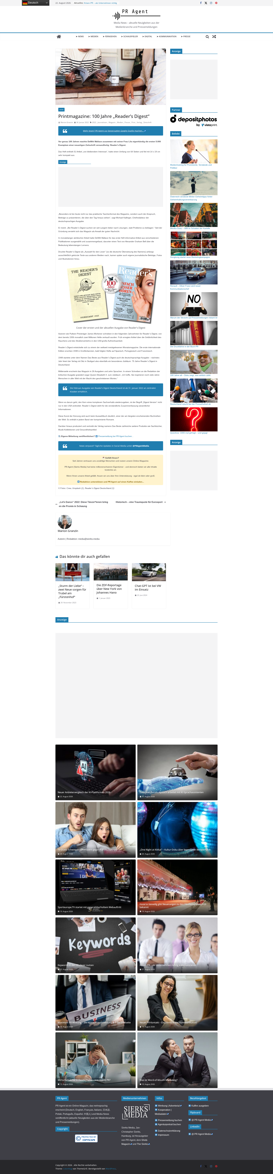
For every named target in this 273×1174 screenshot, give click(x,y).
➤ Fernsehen (110, 36)
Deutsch (32, 2)
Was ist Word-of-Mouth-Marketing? (159, 1080)
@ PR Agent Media (201, 1120)
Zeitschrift (147, 122)
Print (133, 122)
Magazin (112, 122)
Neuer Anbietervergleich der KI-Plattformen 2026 (84, 792)
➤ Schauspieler (129, 36)
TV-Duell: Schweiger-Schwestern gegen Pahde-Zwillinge (87, 849)
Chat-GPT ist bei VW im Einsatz (148, 587)
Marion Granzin (67, 122)
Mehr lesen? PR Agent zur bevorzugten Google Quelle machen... (113, 130)
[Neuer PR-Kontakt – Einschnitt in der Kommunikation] (177, 1003)
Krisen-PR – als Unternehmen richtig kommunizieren (168, 965)
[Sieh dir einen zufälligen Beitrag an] (214, 36)
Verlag (139, 122)
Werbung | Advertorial (169, 1106)
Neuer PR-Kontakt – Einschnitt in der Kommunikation (168, 1022)
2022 (94, 122)
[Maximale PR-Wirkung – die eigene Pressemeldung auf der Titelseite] (95, 1003)
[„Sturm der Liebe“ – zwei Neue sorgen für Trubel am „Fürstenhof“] (72, 565)
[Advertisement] (110, 187)
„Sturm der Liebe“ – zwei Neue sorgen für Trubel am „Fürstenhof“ (72, 591)
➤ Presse (185, 36)
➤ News (80, 36)
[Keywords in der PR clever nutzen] (95, 945)
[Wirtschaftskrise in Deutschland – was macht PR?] (95, 1060)
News (61, 110)
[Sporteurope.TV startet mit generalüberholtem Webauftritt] (95, 887)
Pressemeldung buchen (170, 1120)
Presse (127, 122)
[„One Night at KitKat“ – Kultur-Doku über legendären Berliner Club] (177, 830)
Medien (120, 122)
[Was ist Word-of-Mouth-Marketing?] (177, 1060)
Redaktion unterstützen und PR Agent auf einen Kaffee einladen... (111, 482)
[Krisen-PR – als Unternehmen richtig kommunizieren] (177, 945)
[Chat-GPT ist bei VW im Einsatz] (149, 565)
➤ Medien (93, 36)
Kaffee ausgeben (200, 1106)
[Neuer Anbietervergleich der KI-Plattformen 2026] (95, 772)
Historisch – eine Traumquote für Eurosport (139, 502)
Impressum (163, 1135)
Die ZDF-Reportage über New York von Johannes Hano (109, 588)
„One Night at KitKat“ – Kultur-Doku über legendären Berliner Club (175, 849)
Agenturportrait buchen (169, 1124)
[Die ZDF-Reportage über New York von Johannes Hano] (111, 565)
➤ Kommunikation (166, 36)
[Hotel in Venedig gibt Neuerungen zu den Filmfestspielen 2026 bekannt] (177, 887)
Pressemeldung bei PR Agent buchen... (116, 436)
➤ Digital (147, 36)
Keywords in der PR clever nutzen (76, 965)
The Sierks (142, 1144)
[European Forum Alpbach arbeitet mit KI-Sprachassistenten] (177, 772)
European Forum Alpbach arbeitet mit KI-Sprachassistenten (172, 792)
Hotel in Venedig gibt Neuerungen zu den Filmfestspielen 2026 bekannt (173, 906)
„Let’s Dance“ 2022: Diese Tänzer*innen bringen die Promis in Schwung (83, 504)
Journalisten (102, 122)
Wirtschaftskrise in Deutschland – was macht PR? (84, 1080)
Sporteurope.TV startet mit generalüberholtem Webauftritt (89, 907)
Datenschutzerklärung (169, 1131)
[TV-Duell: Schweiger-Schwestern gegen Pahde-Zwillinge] (95, 830)
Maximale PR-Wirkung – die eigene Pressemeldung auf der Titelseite (94, 1022)
